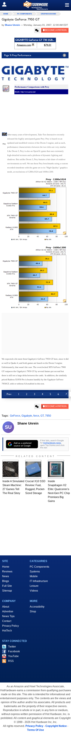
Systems (35, 571)
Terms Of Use (35, 730)
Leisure (34, 585)
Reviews (7, 571)
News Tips (8, 616)
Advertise (7, 611)
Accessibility (37, 606)
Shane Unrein (27, 423)
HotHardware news (52, 443)
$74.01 (47, 45)
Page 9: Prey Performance (17, 55)
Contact (6, 621)
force (36, 415)
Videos (34, 590)
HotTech (7, 630)
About (5, 606)
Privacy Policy (10, 625)
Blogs (5, 581)
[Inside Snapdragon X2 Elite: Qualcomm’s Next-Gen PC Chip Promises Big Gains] (56, 469)
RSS (11, 661)
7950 (48, 415)
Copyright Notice (56, 726)
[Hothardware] (35, 5)
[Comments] (37, 30)
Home (5, 566)
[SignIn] (6, 4)
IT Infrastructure (39, 581)
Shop (33, 611)
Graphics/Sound (48, 14)
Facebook (14, 651)
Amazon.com (24, 45)
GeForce (15, 415)
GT (42, 415)
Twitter (12, 646)
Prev (9, 394)
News (5, 576)
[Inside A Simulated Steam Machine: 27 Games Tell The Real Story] (10, 469)
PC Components (24, 14)
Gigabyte (26, 415)
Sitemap (7, 590)
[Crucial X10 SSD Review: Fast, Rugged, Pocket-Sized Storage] (33, 469)
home (5, 14)
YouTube (13, 656)
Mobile (34, 576)
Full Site (7, 585)
